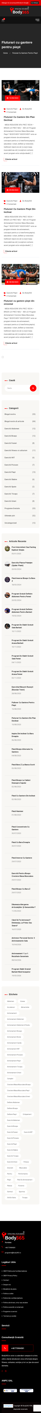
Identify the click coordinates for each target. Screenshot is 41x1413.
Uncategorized (11, 523)
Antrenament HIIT (13, 1049)
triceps (24, 1197)
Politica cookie (8, 1293)
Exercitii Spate (10, 487)
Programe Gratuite (12, 508)
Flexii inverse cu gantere (22, 858)
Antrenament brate (14, 1037)
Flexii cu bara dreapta (21, 842)
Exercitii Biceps (11, 436)
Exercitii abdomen (13, 1120)
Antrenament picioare (15, 1055)
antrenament (12, 1013)
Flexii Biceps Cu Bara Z (21, 889)
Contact (6, 1280)
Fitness (26, 1162)
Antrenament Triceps (14, 1067)
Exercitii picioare (13, 1138)
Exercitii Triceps (11, 494)
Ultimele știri (10, 516)
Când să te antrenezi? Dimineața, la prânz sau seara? (22, 923)
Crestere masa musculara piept (18, 1090)
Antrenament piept (14, 1061)
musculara (23, 1168)
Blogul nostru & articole (14, 421)
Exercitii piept (12, 1144)
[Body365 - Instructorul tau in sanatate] (19, 11)
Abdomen (10, 1001)
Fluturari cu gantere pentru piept (25, 53)
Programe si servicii (10, 1311)
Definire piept (12, 1114)
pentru (9, 1174)
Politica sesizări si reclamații (13, 1307)
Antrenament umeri (14, 1073)
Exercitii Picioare (11, 465)
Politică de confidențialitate (13, 1298)
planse (9, 1186)
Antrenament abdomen (15, 1019)
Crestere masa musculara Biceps (19, 1084)
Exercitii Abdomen (12, 429)
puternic (21, 1186)
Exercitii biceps (12, 1126)
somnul (10, 1192)
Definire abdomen (13, 1102)
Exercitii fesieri (12, 1132)
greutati (10, 1168)
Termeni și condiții (9, 1316)
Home (6, 53)
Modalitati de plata (9, 1289)
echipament (27, 1114)
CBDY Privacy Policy (10, 1275)
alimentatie (25, 1007)
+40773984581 (10, 1248)
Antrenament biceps (14, 1031)
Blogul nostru (10, 414)
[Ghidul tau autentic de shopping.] (8, 1406)
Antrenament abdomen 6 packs (18, 1025)
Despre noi (7, 1285)
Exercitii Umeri (10, 501)
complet (10, 1078)
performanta (23, 1174)
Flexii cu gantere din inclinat (23, 796)
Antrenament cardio (14, 1043)
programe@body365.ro (13, 1253)
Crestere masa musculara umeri (18, 1096)
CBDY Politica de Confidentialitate (15, 1271)
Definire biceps (12, 1108)
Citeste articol (11, 159)
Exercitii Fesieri (11, 443)
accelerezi (11, 1007)
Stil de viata (11, 1197)
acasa (22, 1001)
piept (9, 1180)
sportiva (22, 1192)
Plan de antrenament (24, 1180)
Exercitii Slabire (11, 479)
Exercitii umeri (12, 1162)
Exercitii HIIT (10, 458)
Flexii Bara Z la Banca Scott (23, 765)
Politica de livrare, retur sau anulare (15, 1302)
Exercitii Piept (12, 109)
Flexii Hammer (17, 811)
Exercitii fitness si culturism (16, 450)
